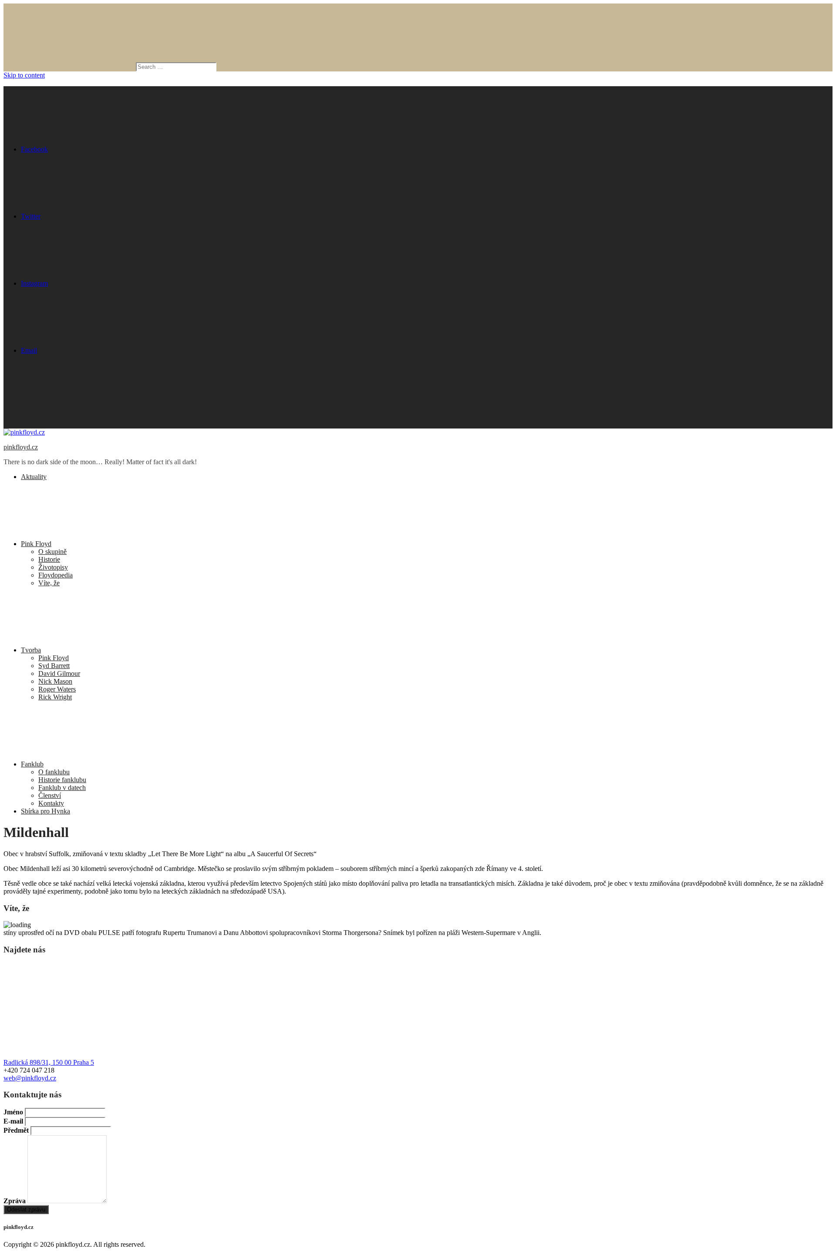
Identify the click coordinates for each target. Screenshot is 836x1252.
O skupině (52, 551)
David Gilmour (59, 673)
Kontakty (51, 803)
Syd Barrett (54, 665)
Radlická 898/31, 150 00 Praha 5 (48, 1062)
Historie (49, 559)
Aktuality (34, 476)
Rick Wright (55, 697)
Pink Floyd (36, 543)
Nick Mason (55, 681)
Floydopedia (55, 575)
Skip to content (24, 75)
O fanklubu (54, 772)
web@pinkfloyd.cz (29, 1078)
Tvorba (31, 650)
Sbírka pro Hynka (45, 811)
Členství (49, 795)
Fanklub (32, 764)
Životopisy (53, 567)
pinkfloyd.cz (20, 447)
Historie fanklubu (62, 779)
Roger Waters (57, 689)
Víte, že (49, 583)
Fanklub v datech (62, 787)
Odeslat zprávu (26, 1209)
